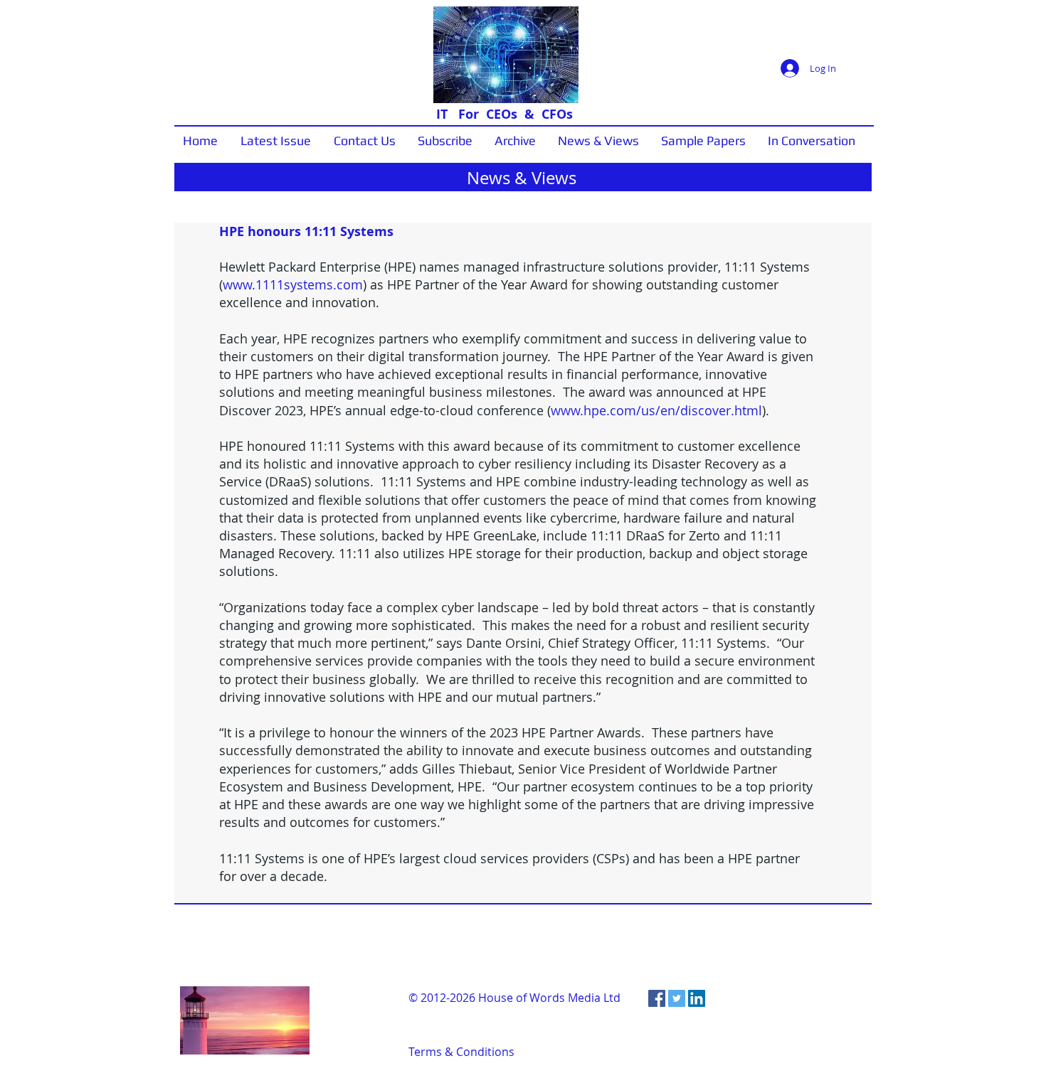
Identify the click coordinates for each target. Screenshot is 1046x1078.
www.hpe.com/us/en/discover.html (656, 410)
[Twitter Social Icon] (676, 998)
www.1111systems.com (293, 284)
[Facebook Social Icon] (656, 998)
